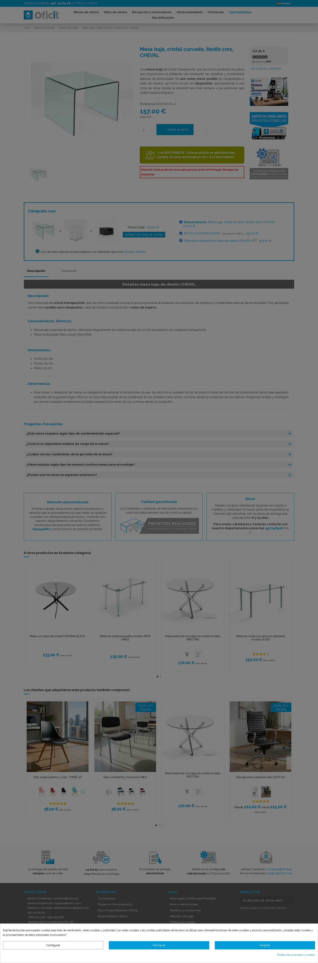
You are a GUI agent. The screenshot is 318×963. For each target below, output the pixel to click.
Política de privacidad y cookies (296, 954)
